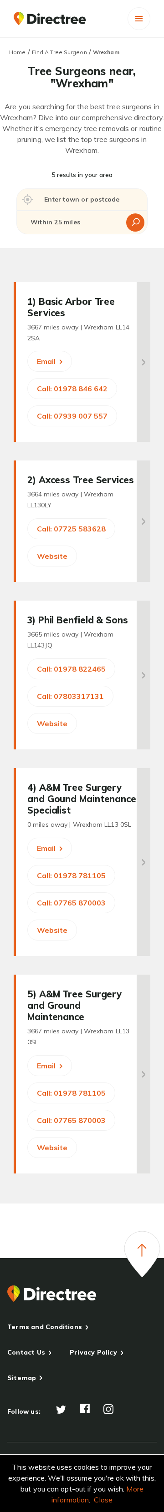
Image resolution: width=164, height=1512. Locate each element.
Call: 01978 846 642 (72, 388)
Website (52, 556)
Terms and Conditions (44, 1327)
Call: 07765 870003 (71, 902)
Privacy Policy (93, 1352)
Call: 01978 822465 (71, 668)
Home (17, 52)
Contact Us (26, 1352)
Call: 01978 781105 (71, 875)
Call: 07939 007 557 (72, 415)
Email (47, 361)
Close (103, 1499)
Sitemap (21, 1378)
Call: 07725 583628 (71, 528)
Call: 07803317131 (70, 696)
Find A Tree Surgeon (59, 52)
